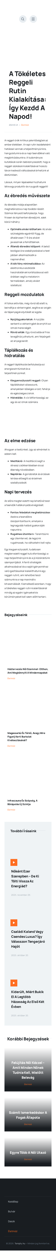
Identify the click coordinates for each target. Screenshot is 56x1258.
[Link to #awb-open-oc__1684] (33, 19)
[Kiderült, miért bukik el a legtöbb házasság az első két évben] (28, 962)
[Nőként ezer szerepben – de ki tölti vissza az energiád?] (28, 841)
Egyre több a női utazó (28, 1152)
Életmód (25, 125)
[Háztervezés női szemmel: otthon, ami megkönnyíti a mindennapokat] (28, 625)
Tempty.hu (20, 1243)
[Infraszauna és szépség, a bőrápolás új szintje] (28, 757)
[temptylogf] (28, 1185)
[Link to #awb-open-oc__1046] (23, 19)
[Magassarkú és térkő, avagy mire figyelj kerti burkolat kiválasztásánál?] (28, 689)
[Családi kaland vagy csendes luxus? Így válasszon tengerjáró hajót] (28, 901)
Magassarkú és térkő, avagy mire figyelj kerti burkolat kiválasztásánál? (26, 736)
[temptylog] (28, 5)
